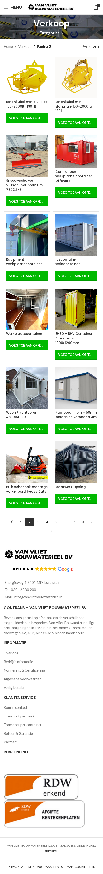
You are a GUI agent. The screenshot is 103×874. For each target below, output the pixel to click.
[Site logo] (51, 7)
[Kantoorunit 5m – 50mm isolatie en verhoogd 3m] (76, 388)
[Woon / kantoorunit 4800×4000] (27, 388)
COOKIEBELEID (85, 866)
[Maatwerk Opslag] (76, 462)
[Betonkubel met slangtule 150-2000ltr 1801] (76, 77)
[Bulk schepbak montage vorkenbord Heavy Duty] (27, 462)
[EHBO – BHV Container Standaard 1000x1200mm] (76, 309)
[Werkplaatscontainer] (27, 309)
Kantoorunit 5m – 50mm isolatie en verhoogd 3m (76, 414)
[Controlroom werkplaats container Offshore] (76, 151)
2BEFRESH (51, 851)
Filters (93, 46)
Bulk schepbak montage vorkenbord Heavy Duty (27, 489)
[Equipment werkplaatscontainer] (27, 235)
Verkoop (25, 46)
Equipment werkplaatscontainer (24, 261)
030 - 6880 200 (23, 589)
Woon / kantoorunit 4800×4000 (23, 414)
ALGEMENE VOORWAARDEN (40, 866)
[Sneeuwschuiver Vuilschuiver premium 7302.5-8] (27, 156)
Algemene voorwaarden (22, 679)
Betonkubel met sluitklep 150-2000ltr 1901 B (27, 104)
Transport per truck (19, 716)
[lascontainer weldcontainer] (76, 235)
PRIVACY (13, 866)
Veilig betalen (14, 687)
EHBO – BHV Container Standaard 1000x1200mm (73, 338)
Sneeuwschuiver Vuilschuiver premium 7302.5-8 (24, 185)
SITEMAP (67, 866)
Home (8, 46)
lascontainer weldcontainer (67, 261)
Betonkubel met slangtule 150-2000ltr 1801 (73, 106)
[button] (27, 201)
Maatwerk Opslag (70, 487)
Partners (11, 742)
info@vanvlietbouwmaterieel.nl (38, 597)
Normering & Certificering (24, 670)
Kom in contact (15, 707)
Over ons (11, 653)
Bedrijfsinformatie (18, 661)
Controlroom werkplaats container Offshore (73, 176)
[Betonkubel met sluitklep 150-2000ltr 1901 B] (27, 77)
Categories (49, 33)
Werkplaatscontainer (24, 334)
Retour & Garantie (18, 733)
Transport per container (23, 725)
